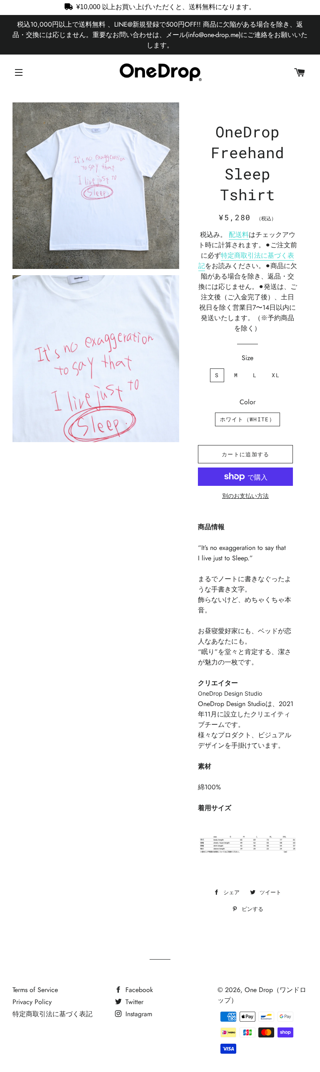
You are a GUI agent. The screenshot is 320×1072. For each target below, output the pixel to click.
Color (247, 402)
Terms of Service (35, 990)
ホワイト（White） (247, 419)
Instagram (137, 1014)
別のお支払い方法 (245, 496)
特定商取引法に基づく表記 (52, 1014)
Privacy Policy (32, 1002)
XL (276, 375)
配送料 (239, 234)
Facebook (138, 990)
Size (247, 358)
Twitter (133, 1002)
